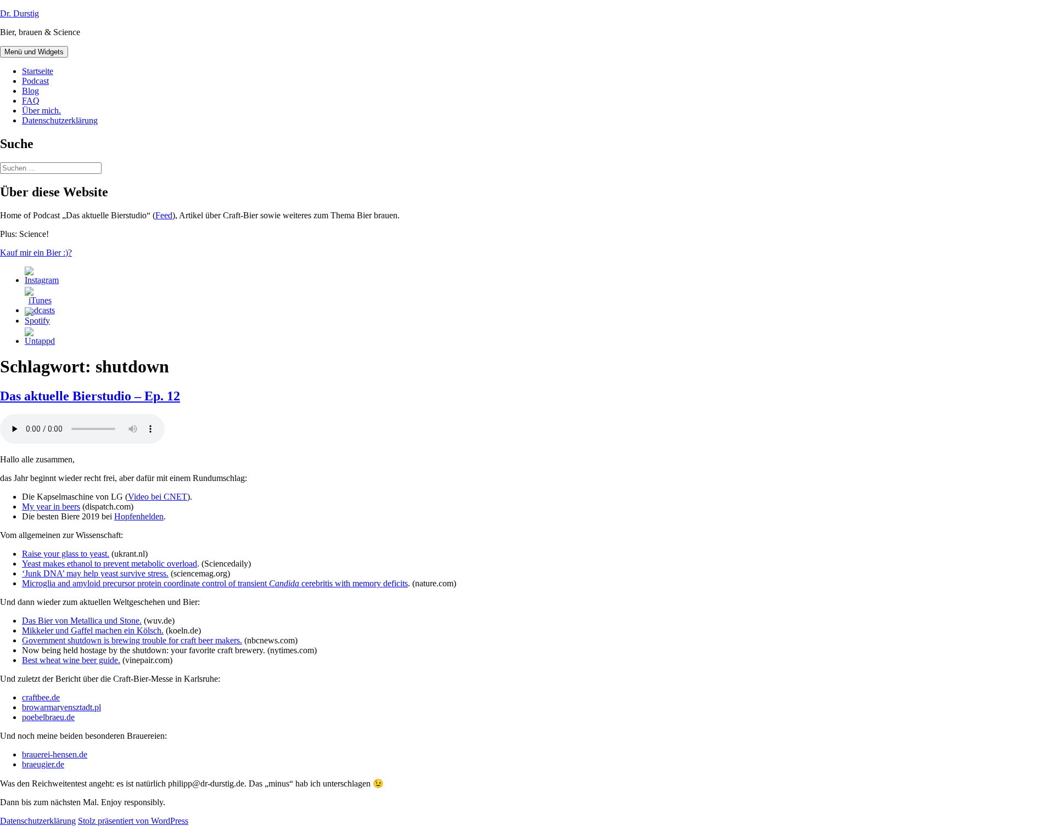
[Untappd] (40, 341)
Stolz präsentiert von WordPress (133, 820)
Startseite (37, 71)
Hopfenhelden (139, 516)
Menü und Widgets (34, 52)
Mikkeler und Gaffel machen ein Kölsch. (93, 630)
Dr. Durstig (19, 13)
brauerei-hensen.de (54, 754)
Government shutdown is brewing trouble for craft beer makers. (132, 640)
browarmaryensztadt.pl (61, 707)
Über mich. (41, 110)
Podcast (35, 81)
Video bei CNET (157, 496)
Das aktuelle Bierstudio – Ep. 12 (90, 396)
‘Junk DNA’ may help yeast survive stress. (95, 573)
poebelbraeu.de (48, 717)
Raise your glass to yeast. (65, 553)
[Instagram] (42, 280)
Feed (163, 215)
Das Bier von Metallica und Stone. (82, 620)
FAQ (31, 100)
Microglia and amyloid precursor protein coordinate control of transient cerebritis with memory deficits (215, 583)
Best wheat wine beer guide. (71, 660)
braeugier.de (43, 764)
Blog (30, 90)
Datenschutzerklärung (60, 120)
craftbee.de (41, 697)
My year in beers (51, 506)
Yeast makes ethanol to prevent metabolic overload (109, 563)
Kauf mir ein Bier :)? (36, 252)
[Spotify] (37, 320)
